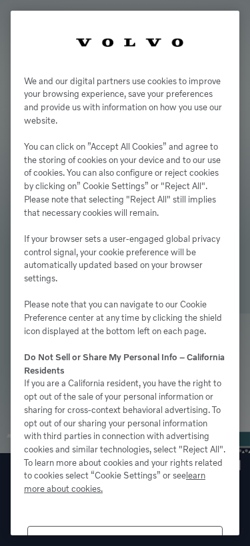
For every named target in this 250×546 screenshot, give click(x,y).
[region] (125, 273)
